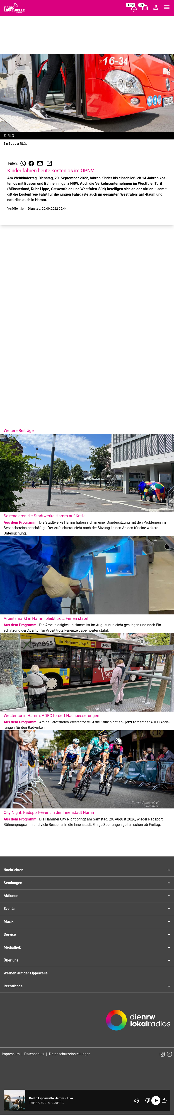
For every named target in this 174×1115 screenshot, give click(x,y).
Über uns (11, 960)
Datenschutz (34, 1054)
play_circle (155, 1100)
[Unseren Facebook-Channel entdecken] (162, 1054)
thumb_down (147, 1100)
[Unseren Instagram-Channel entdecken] (169, 1054)
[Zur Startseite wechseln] (14, 8)
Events (9, 908)
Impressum (11, 1054)
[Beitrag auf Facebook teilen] (31, 163)
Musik (9, 921)
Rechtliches (13, 986)
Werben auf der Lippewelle (26, 973)
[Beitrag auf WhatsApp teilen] (23, 163)
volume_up (136, 1101)
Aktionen (11, 896)
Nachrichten (13, 870)
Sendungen (13, 883)
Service (10, 934)
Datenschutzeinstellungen (69, 1054)
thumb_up (164, 1100)
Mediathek (12, 947)
